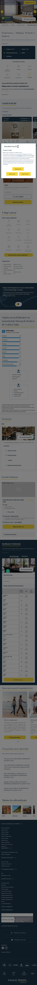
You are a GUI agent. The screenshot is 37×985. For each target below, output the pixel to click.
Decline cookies (12, 174)
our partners (19, 155)
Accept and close (25, 174)
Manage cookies (18, 169)
